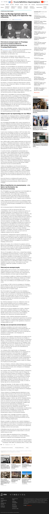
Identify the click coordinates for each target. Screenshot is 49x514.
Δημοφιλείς (42, 13)
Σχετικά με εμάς (15, 508)
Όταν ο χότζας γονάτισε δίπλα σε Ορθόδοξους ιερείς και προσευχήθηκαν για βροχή (5, 482)
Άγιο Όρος (12, 4)
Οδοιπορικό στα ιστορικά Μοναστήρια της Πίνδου (26, 465)
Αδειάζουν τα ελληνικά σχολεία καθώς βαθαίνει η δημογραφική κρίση (39, 27)
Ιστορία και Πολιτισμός (7, 11)
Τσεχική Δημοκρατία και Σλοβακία (42, 4)
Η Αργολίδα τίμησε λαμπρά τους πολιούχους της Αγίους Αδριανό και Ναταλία (40, 73)
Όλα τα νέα (36, 92)
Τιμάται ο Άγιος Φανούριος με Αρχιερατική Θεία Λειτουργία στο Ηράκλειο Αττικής (40, 49)
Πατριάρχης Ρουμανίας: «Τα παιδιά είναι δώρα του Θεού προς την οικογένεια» (40, 54)
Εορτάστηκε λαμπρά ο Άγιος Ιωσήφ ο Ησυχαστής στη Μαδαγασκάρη (40, 83)
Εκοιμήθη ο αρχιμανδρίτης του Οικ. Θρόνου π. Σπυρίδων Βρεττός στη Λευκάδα (40, 89)
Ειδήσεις (36, 11)
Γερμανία (21, 4)
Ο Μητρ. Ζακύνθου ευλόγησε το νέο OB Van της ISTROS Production (40, 43)
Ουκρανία (33, 4)
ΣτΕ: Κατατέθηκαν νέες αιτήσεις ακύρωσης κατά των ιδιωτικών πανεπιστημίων (40, 78)
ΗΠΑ (29, 4)
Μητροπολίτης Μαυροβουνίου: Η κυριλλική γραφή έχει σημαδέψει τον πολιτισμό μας (40, 62)
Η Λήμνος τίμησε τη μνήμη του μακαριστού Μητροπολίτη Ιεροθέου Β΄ (40, 38)
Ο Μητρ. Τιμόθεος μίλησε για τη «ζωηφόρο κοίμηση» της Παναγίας (40, 33)
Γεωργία (25, 4)
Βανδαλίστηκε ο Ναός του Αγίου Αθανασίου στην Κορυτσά (39, 68)
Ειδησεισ (2, 498)
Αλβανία (7, 4)
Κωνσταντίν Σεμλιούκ (17, 19)
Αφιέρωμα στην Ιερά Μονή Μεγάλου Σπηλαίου (15, 480)
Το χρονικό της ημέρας (39, 58)
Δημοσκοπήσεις (39, 7)
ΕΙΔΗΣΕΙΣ (2, 7)
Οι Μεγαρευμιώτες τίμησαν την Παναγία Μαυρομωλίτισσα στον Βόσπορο (40, 17)
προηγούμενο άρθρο (7, 49)
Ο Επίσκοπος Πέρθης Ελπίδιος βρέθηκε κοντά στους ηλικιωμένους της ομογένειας (40, 22)
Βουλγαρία (17, 4)
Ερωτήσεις (14, 504)
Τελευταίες (36, 13)
